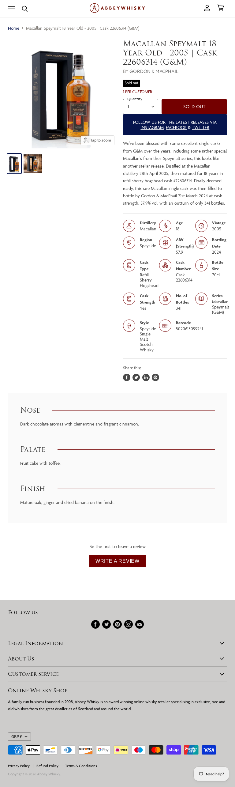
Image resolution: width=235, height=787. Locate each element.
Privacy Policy (19, 765)
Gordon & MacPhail (153, 71)
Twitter (200, 127)
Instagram (152, 127)
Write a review (117, 561)
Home (13, 28)
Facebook (176, 127)
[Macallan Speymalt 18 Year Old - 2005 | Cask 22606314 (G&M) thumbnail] (14, 163)
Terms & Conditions (81, 765)
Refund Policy (47, 765)
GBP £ (16, 737)
